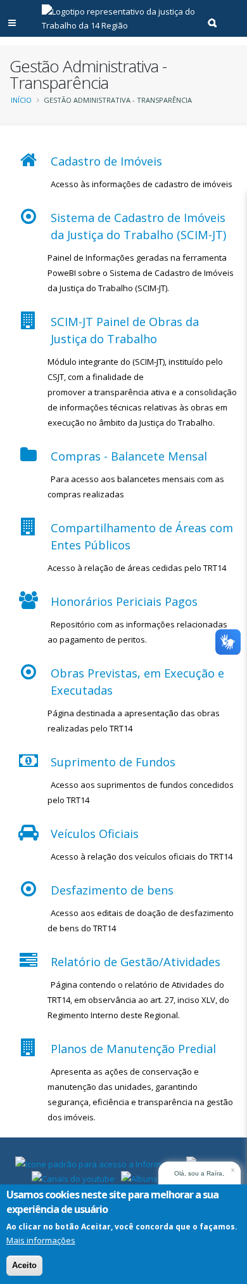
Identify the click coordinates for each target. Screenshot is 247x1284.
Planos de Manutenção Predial (133, 1048)
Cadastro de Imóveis (106, 161)
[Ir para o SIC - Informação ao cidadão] (97, 1162)
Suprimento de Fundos (113, 762)
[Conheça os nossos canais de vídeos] (73, 1177)
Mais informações (40, 1240)
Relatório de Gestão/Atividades (135, 961)
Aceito (24, 1265)
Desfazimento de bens (112, 890)
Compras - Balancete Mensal (129, 456)
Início (21, 100)
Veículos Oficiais (95, 833)
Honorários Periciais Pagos (124, 601)
